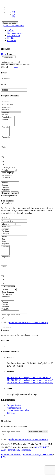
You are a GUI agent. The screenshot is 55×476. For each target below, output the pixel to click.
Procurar (5, 193)
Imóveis (10, 30)
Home (4, 54)
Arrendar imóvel (14, 408)
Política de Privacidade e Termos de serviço (28, 322)
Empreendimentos (15, 33)
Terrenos (11, 413)
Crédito (10, 38)
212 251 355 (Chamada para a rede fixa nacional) (29, 377)
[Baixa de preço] (7, 173)
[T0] (2, 157)
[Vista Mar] (10, 190)
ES (13, 17)
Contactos (11, 40)
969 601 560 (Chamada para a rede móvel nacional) (30, 382)
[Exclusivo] (7, 177)
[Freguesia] (5, 137)
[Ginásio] (10, 185)
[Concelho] (5, 127)
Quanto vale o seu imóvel (13, 25)
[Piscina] (10, 183)
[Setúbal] (7, 120)
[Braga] (14, 241)
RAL (3, 457)
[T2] (2, 162)
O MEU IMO (41, 447)
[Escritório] (11, 112)
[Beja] (14, 239)
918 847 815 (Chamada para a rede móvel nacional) (30, 380)
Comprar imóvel (14, 405)
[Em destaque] (7, 175)
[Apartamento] (11, 107)
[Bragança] (14, 244)
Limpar (15, 67)
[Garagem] (11, 114)
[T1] (2, 160)
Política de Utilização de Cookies (38, 454)
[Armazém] (11, 110)
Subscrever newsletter (38, 432)
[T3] (2, 164)
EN (14, 15)
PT (13, 12)
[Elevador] (10, 187)
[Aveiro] (14, 236)
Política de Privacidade (11, 454)
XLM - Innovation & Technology (16, 450)
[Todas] (4, 147)
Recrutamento (13, 35)
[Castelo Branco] (7, 117)
